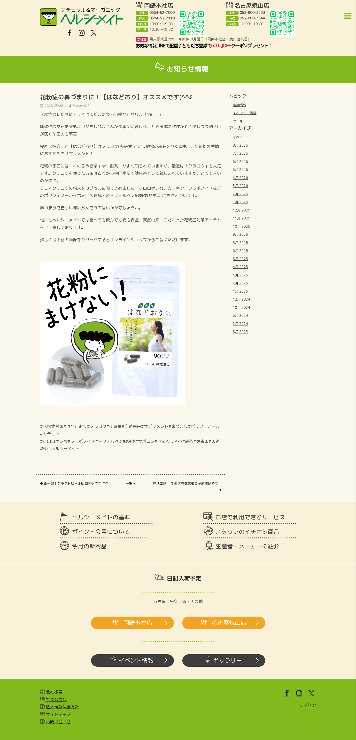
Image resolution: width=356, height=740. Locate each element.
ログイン (308, 705)
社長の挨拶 (56, 699)
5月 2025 (240, 259)
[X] (94, 33)
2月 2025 (240, 283)
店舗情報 (239, 105)
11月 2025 (241, 218)
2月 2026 (240, 194)
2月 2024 (240, 323)
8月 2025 (240, 242)
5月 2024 (240, 315)
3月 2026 (240, 185)
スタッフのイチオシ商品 (247, 532)
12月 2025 (241, 210)
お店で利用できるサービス (250, 517)
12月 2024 (241, 299)
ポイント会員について (101, 532)
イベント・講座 (244, 113)
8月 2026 (240, 145)
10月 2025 (241, 226)
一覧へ (131, 483)
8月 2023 (240, 331)
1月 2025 (240, 291)
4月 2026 (240, 177)
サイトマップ (58, 714)
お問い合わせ (58, 722)
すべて (238, 137)
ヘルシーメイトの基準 (101, 517)
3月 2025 (240, 275)
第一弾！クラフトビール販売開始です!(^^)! (76, 483)
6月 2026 (240, 161)
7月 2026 (240, 153)
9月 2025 (240, 234)
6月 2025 (240, 250)
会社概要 (54, 692)
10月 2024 (241, 307)
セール (238, 121)
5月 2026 (240, 169)
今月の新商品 (89, 546)
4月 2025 (240, 266)
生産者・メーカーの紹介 (247, 546)
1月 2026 (240, 202)
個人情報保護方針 (62, 707)
